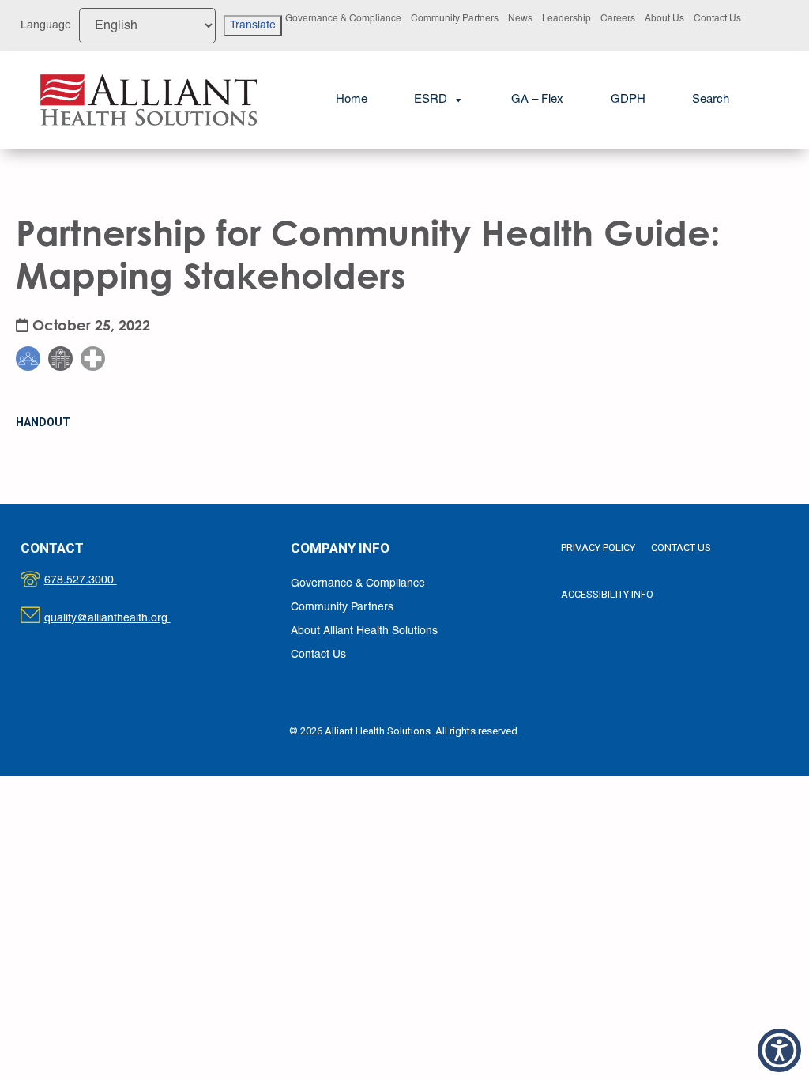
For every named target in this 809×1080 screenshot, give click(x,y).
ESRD (430, 99)
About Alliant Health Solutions (364, 631)
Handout (43, 422)
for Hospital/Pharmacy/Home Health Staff (102, 310)
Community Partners (455, 18)
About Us (664, 18)
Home (351, 99)
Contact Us (717, 18)
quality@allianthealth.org (121, 619)
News (520, 18)
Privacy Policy (598, 547)
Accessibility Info (607, 594)
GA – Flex (537, 99)
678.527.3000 (96, 581)
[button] (710, 100)
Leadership (566, 18)
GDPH (628, 99)
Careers (617, 18)
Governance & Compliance (343, 18)
